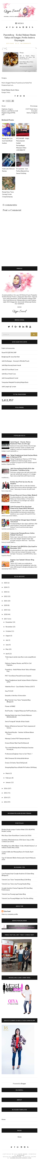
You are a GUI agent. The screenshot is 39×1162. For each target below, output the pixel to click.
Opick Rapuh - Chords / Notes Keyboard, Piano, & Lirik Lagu (20, 443)
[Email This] (7, 101)
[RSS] (32, 27)
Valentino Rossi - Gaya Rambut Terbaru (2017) (20, 686)
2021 (6, 601)
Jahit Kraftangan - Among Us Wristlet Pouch (15, 361)
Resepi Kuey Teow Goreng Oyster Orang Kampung (8, 194)
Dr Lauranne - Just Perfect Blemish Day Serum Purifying (22, 171)
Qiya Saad (7, 911)
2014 (6, 797)
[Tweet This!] (17, 96)
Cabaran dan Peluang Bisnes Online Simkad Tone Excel (22, 534)
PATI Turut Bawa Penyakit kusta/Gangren (18, 676)
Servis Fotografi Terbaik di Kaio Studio (17, 721)
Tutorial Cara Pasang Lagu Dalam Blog (14, 894)
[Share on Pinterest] (24, 96)
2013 (6, 802)
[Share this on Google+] (20, 96)
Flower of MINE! (10, 706)
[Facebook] (10, 27)
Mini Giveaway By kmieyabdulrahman (17, 758)
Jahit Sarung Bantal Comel (10, 378)
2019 (6, 610)
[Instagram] (23, 27)
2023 (6, 592)
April (7, 654)
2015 (6, 793)
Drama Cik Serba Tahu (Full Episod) (16, 763)
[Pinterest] (17, 27)
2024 (6, 587)
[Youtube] (26, 27)
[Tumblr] (29, 27)
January (8, 782)
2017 (6, 619)
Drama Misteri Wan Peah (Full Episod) (17, 743)
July (7, 640)
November (9, 627)
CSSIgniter (16, 1156)
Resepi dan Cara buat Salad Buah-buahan (7, 141)
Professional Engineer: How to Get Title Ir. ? (18, 754)
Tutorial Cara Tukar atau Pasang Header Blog (16, 884)
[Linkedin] (20, 27)
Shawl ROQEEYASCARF (9, 352)
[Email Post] (3, 101)
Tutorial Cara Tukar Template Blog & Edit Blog (16, 879)
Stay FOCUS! (9, 691)
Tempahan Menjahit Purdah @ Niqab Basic (15, 382)
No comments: (26, 43)
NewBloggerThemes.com (20, 1158)
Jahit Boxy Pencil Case (9, 374)
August (8, 636)
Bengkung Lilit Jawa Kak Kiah (11, 357)
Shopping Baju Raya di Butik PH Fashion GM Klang (21, 767)
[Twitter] (7, 27)
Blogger (23, 1083)
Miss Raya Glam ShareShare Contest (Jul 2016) (16, 835)
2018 (6, 614)
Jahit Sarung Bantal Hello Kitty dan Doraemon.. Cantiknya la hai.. (22, 469)
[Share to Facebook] (13, 101)
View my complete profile (10, 914)
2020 (6, 605)
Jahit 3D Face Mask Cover (10, 369)
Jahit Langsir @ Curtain (9, 386)
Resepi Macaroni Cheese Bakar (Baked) (23, 495)
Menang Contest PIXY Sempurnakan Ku (17, 738)
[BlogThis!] (9, 101)
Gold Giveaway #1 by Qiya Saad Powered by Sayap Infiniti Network (22, 507)
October (8, 631)
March (8, 773)
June (7, 645)
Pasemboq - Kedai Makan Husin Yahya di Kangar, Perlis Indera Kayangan (19, 37)
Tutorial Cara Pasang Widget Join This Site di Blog (17, 898)
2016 (6, 788)
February (9, 778)
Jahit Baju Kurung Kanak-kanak (11, 365)
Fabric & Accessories (8, 348)
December (9, 622)
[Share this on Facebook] (15, 96)
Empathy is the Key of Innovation (15, 695)
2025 (6, 583)
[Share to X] (11, 101)
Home (3, 1119)
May (7, 649)
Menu (20, 23)
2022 (6, 596)
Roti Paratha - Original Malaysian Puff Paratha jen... (21, 711)
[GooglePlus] (13, 27)
